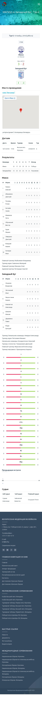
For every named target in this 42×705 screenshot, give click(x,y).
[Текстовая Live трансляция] (18, 82)
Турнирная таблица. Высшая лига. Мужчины (16, 606)
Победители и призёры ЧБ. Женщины (14, 618)
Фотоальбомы (7, 641)
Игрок (8, 182)
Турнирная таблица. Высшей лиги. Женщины (17, 609)
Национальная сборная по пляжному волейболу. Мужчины (18, 661)
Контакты (5, 578)
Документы (6, 638)
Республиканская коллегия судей (13, 575)
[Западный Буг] (2, 483)
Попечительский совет (10, 565)
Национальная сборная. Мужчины (13, 656)
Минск (21, 55)
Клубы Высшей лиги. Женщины (12, 596)
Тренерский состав (8, 572)
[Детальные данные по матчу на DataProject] (24, 82)
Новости (5, 635)
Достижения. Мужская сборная (12, 581)
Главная (4, 562)
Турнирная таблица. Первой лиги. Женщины (17, 612)
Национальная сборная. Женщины (13, 668)
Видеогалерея (7, 644)
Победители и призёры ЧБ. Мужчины (14, 615)
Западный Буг (21, 68)
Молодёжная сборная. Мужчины (13, 665)
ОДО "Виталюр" (9, 92)
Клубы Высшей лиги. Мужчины (12, 600)
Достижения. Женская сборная (12, 584)
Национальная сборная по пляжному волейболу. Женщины (18, 673)
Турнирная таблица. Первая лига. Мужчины (16, 603)
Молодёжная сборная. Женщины (13, 677)
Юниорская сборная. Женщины (12, 680)
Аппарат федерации (9, 569)
